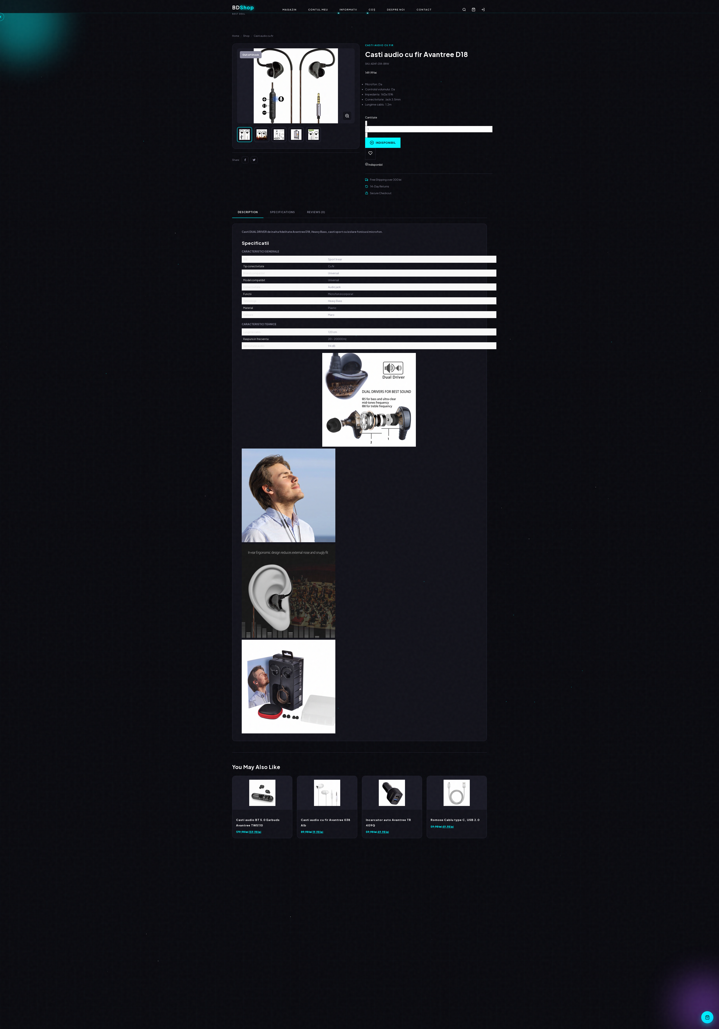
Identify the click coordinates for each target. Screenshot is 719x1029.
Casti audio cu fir (263, 35)
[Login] (483, 9)
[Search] (464, 9)
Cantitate (371, 117)
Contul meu (318, 9)
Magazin (290, 9)
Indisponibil (386, 142)
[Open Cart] (707, 1017)
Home (235, 35)
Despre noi (396, 9)
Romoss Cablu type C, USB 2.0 (455, 820)
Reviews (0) (316, 212)
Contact (424, 9)
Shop (246, 35)
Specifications (282, 212)
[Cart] (473, 9)
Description (248, 212)
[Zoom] (347, 116)
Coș (372, 9)
